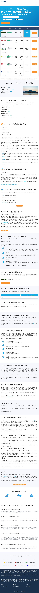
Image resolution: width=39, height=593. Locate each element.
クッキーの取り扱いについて (5, 587)
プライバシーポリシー (4, 586)
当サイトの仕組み (29, 1)
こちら (34, 323)
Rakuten (3, 198)
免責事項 (37, 4)
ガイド (19, 1)
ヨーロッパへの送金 (19, 556)
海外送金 (11, 1)
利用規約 (2, 584)
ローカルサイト (28, 587)
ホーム (1, 4)
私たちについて (28, 584)
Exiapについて (24, 1)
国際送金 (4, 4)
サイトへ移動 (34, 40)
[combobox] (15, 17)
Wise (9, 107)
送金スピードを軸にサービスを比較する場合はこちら (10, 184)
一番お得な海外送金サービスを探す (19, 484)
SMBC (3, 197)
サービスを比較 (4, 230)
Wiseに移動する (19, 205)
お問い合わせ (28, 586)
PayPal (3, 200)
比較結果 (5, 476)
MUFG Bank (4, 202)
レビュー (15, 1)
